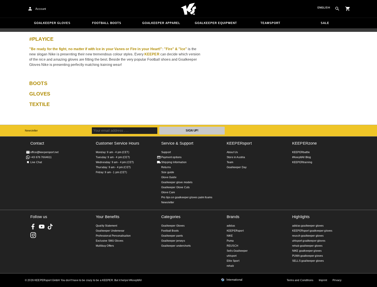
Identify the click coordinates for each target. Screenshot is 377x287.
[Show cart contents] (347, 8)
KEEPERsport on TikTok (50, 226)
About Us (232, 152)
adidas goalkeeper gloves (308, 225)
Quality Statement (106, 225)
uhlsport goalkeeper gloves (308, 240)
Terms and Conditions (300, 280)
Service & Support (177, 143)
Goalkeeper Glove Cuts (175, 187)
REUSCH (232, 245)
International (234, 279)
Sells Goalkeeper (237, 250)
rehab (230, 265)
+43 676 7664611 (41, 157)
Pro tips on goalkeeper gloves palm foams (186, 197)
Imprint (323, 280)
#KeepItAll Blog (301, 157)
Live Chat (36, 162)
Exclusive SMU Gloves (109, 240)
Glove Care (168, 192)
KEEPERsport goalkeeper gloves (312, 230)
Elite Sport (233, 260)
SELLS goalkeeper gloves (308, 260)
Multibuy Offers (105, 245)
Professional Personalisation (113, 235)
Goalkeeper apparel (161, 23)
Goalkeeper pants (172, 235)
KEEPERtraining (302, 162)
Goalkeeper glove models (176, 182)
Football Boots (106, 23)
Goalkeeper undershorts (176, 245)
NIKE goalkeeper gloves (307, 250)
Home (188, 9)
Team (230, 162)
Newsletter (31, 130)
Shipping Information (174, 162)
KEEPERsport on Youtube (42, 226)
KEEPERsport (239, 143)
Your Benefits (107, 217)
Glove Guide (169, 177)
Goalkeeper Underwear (110, 230)
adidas (231, 225)
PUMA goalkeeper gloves (307, 255)
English (323, 7)
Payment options (171, 157)
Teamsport (270, 23)
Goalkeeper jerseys (173, 240)
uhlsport (231, 255)
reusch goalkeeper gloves (308, 235)
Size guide (167, 172)
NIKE (230, 235)
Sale (325, 23)
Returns (166, 167)
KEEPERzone (304, 143)
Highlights (301, 217)
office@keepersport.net (44, 152)
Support (166, 152)
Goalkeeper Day (237, 167)
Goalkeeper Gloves (52, 23)
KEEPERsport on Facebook (33, 226)
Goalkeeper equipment (216, 23)
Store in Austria (236, 157)
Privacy (336, 280)
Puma (230, 240)
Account (40, 8)
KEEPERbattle (301, 152)
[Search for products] (337, 8)
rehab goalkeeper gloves (307, 245)
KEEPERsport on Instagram (33, 235)
